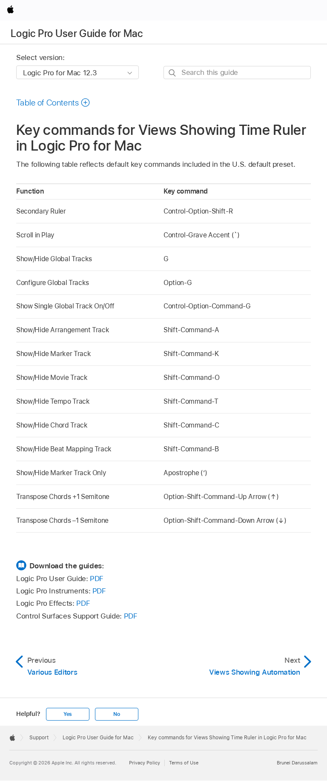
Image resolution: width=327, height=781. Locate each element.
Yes (67, 714)
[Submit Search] (172, 72)
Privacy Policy (144, 763)
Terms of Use (183, 763)
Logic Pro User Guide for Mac (77, 33)
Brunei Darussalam (297, 763)
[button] (53, 102)
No (116, 714)
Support (39, 738)
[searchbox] (237, 72)
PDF (96, 578)
